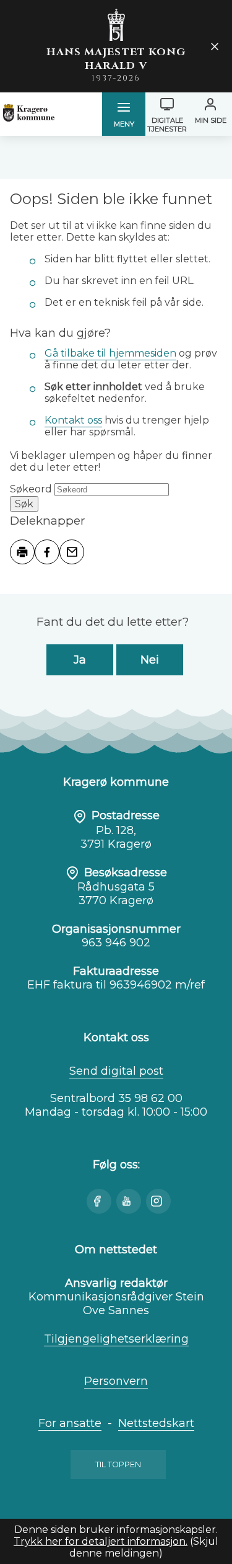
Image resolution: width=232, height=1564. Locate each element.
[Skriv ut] (22, 552)
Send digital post (116, 1071)
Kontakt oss (73, 420)
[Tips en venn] (71, 552)
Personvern (116, 1381)
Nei (149, 660)
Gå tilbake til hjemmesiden (110, 353)
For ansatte (69, 1423)
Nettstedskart (156, 1423)
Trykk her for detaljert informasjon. (100, 1541)
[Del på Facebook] (47, 552)
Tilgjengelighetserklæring (116, 1339)
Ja (80, 660)
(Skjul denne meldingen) (143, 1547)
